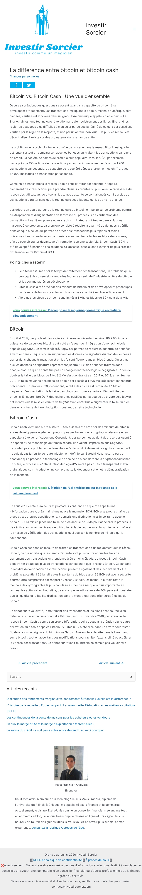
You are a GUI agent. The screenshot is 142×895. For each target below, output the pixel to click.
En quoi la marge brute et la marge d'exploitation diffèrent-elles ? (50, 724)
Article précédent (32, 663)
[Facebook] (16, 85)
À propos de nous (97, 860)
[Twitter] (29, 85)
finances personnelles (24, 76)
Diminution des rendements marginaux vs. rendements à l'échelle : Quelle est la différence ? (69, 699)
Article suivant (111, 663)
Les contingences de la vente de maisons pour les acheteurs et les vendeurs (58, 717)
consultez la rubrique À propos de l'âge (58, 827)
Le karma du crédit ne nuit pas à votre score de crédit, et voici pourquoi (55, 730)
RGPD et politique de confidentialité (57, 860)
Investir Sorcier (96, 29)
